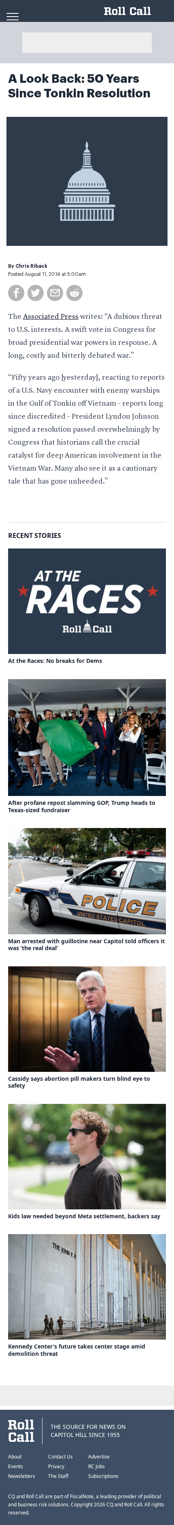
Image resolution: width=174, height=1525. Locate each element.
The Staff (58, 1476)
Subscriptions (103, 1476)
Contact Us (60, 1456)
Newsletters (21, 1476)
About (14, 1456)
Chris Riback (31, 266)
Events (15, 1466)
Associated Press (51, 316)
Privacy (56, 1466)
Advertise (99, 1456)
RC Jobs (96, 1466)
